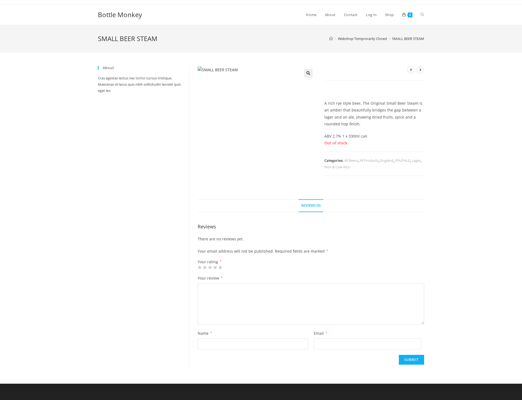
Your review (210, 278)
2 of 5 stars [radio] (205, 267)
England (386, 160)
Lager (416, 160)
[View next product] (420, 70)
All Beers (351, 160)
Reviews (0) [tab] (311, 205)
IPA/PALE (402, 160)
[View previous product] (411, 70)
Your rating (210, 262)
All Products (369, 160)
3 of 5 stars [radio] (210, 267)
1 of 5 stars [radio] (199, 267)
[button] (308, 73)
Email (320, 333)
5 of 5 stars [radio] (220, 267)
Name (205, 333)
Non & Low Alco (337, 167)
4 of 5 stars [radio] (215, 267)
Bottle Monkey (120, 14)
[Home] (331, 38)
